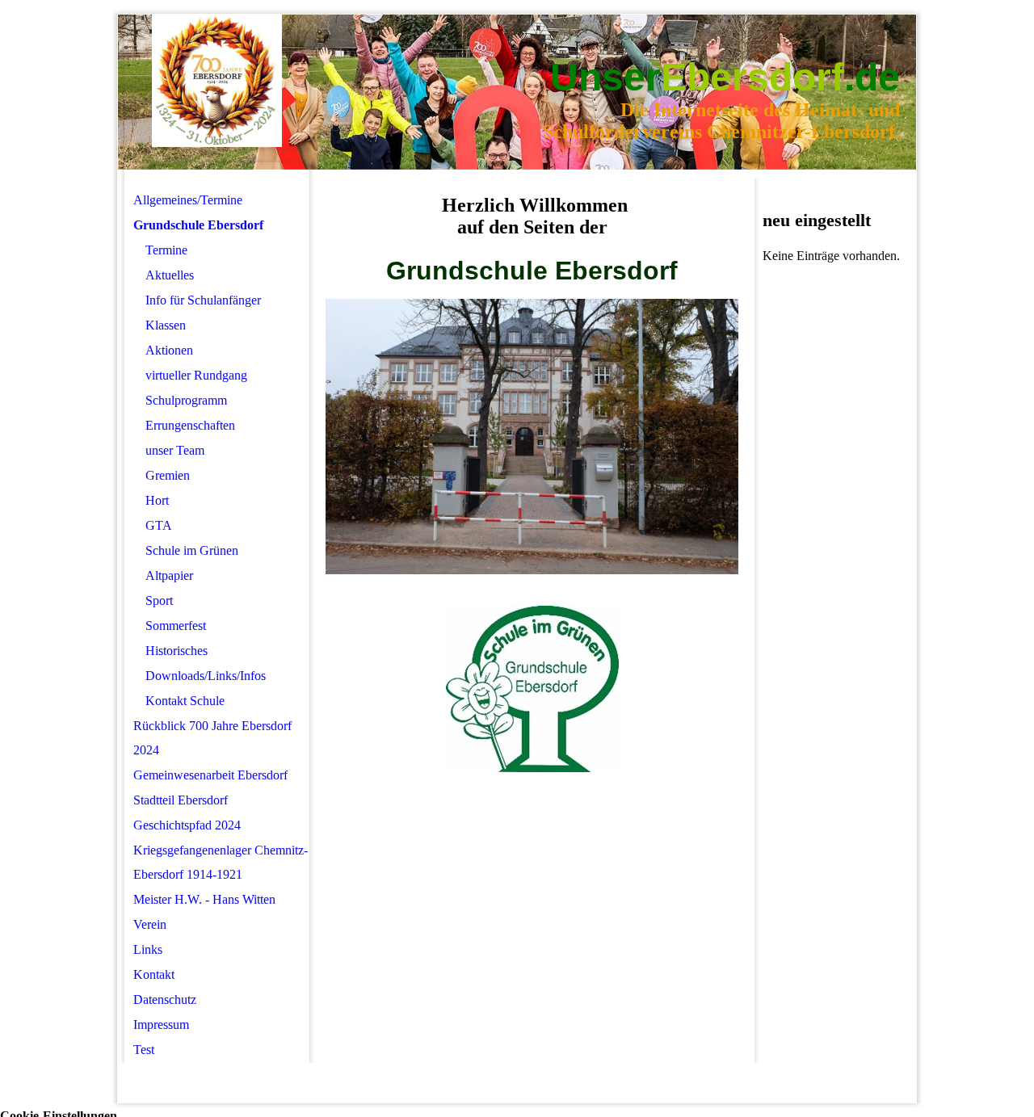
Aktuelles (169, 275)
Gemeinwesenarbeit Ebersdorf (210, 775)
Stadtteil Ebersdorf (180, 800)
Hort (157, 500)
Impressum (161, 1024)
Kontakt (153, 974)
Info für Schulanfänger (203, 300)
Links (147, 949)
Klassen (165, 325)
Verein (149, 924)
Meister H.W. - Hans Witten (204, 899)
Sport (159, 600)
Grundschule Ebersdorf (198, 225)
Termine (166, 250)
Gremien (167, 475)
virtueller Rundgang (196, 375)
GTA (158, 525)
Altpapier (169, 575)
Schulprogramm (186, 400)
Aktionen (169, 350)
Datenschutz (164, 999)
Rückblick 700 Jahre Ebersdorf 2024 (212, 738)
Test (143, 1049)
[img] (216, 81)
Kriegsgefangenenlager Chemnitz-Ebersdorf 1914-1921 (220, 862)
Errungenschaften (190, 425)
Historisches (176, 650)
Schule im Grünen (191, 550)
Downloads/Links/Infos (205, 675)
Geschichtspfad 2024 (187, 825)
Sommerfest (175, 625)
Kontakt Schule (185, 701)
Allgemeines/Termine (187, 200)
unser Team (174, 450)
